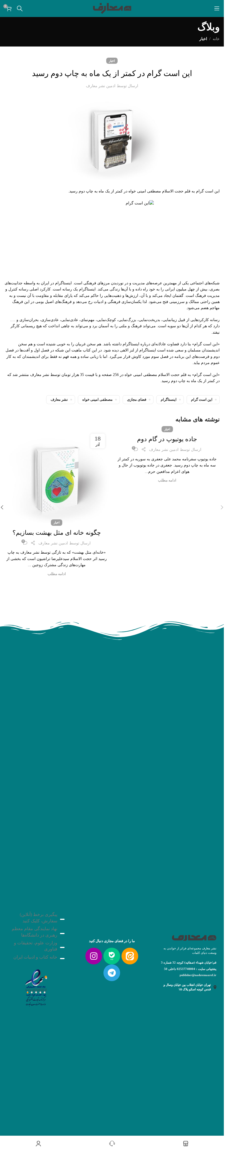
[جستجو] (19, 8)
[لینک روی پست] (56, 476)
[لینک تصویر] (35, 986)
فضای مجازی (136, 400)
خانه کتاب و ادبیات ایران (35, 957)
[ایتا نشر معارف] (130, 956)
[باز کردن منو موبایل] (216, 8)
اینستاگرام (169, 400)
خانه (216, 39)
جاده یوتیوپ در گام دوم (167, 439)
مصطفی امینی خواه (97, 400)
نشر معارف (59, 400)
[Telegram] (111, 972)
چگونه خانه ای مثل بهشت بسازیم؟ (57, 532)
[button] (221, 507)
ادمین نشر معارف (100, 86)
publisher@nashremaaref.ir (198, 975)
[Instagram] (93, 956)
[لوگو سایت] (112, 8)
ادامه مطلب (167, 480)
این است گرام (201, 400)
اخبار (203, 39)
